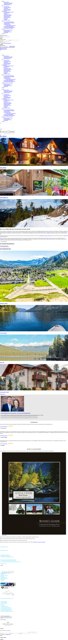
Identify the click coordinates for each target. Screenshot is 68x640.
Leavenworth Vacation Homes (11, 25)
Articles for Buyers (7, 4)
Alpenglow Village (7, 20)
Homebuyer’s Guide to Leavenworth (46, 235)
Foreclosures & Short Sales (8, 56)
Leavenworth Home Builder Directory (6, 598)
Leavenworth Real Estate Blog (9, 21)
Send (1, 635)
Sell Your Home (6, 6)
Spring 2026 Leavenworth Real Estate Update (9, 559)
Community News (7, 23)
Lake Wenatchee (6, 12)
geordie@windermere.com (4, 546)
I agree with (6, 43)
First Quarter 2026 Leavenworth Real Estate (8, 560)
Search (3, 1)
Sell (2, 5)
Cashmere (5, 19)
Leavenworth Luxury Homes (8, 28)
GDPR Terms (8, 634)
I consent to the (6, 634)
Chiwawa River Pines (7, 17)
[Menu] (1, 129)
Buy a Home (3, 136)
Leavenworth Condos (7, 14)
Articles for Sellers (7, 10)
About (3, 82)
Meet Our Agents (6, 30)
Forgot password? (12, 47)
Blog (3, 74)
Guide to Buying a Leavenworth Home (6, 556)
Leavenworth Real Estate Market (9, 22)
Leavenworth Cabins (7, 24)
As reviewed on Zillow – (4, 426)
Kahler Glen (2, 576)
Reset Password (12, 46)
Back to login (2, 47)
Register (1, 44)
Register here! (6, 47)
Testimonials (6, 32)
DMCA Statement (3, 563)
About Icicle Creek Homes (8, 83)
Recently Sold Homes (7, 9)
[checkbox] (0, 634)
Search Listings (6, 2)
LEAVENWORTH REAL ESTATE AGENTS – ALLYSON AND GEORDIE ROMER (15, 413)
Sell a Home (3, 167)
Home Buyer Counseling (8, 3)
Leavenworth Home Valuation (5, 555)
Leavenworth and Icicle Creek (8, 65)
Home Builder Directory (8, 31)
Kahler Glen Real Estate (8, 15)
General (2, 604)
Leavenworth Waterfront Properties (9, 27)
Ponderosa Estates (7, 16)
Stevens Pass (6, 18)
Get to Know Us (4, 197)
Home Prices (6, 8)
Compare (1, 639)
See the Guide (4, 535)
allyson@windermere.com (4, 550)
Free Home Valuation (7, 7)
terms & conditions (8, 43)
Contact (3, 33)
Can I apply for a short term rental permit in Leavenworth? (11, 561)
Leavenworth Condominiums (8, 26)
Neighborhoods (4, 11)
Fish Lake (5, 13)
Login (1, 38)
